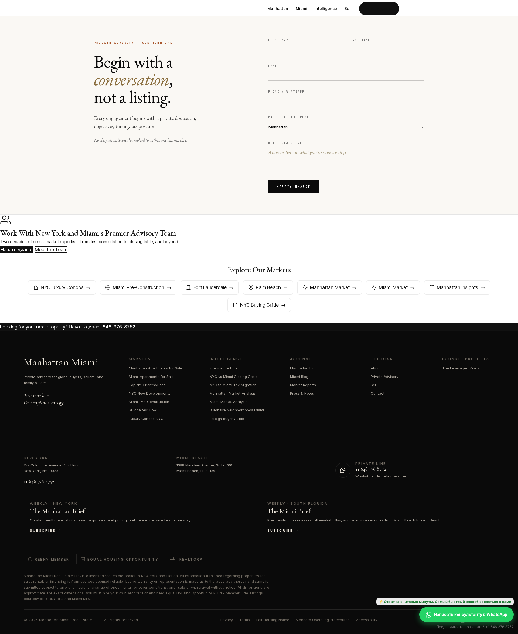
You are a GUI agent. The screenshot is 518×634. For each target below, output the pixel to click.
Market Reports (303, 385)
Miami (301, 8)
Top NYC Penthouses (147, 385)
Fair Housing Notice (272, 620)
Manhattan (277, 8)
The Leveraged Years (460, 368)
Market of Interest (288, 117)
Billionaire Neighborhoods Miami (237, 410)
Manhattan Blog (303, 368)
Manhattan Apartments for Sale (155, 368)
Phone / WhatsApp (286, 91)
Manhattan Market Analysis (233, 393)
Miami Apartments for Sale (151, 376)
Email (274, 66)
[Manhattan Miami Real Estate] (127, 9)
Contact (377, 393)
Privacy (226, 620)
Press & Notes (302, 393)
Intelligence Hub (223, 368)
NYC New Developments (150, 393)
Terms (244, 620)
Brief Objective (285, 143)
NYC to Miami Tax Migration (233, 385)
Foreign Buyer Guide (227, 418)
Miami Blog (299, 376)
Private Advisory (384, 376)
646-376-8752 (119, 327)
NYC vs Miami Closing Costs (234, 376)
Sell (348, 8)
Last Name (360, 40)
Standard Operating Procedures (323, 620)
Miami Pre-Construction (149, 401)
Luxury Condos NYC (146, 418)
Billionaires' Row (143, 410)
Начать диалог (379, 8)
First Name (279, 40)
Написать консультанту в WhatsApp (470, 614)
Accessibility (366, 620)
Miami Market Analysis (228, 401)
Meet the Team (51, 249)
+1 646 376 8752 (39, 481)
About (376, 368)
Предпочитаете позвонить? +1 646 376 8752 (475, 627)
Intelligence (326, 8)
